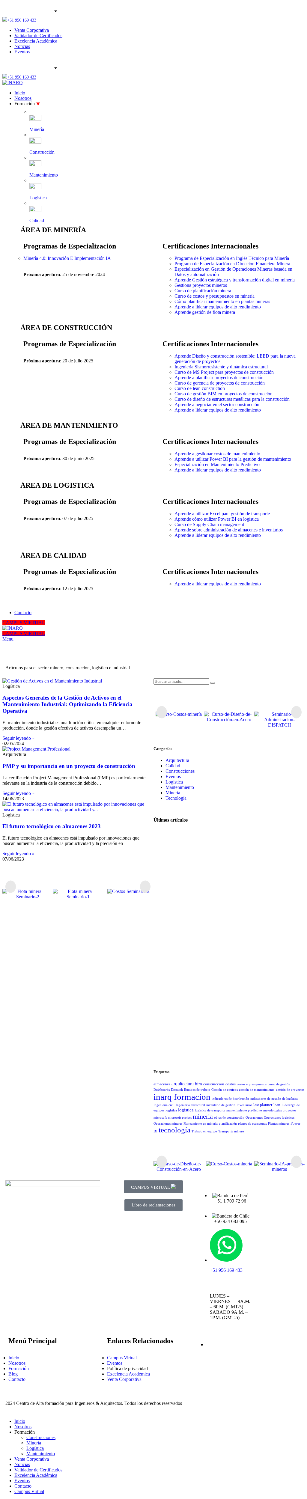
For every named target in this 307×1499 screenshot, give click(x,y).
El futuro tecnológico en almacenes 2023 (51, 826)
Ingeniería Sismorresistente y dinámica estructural (221, 366)
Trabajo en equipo (204, 1131)
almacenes (162, 1084)
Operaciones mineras (168, 1123)
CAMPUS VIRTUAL (23, 622)
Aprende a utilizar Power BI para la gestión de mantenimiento (232, 459)
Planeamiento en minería (200, 1123)
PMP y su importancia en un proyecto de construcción (68, 766)
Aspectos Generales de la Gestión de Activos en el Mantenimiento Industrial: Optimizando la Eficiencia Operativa (67, 704)
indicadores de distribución (230, 1098)
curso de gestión (279, 1084)
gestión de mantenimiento (257, 1089)
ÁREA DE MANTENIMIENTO (69, 425)
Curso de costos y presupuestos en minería (214, 296)
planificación (228, 1123)
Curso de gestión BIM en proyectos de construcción (223, 393)
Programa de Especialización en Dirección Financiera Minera (232, 263)
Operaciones (254, 1117)
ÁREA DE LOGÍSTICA (57, 485)
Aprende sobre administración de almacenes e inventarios (228, 529)
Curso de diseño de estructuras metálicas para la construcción (232, 399)
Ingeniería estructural (190, 1105)
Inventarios (244, 1105)
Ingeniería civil (164, 1105)
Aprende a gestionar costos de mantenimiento (217, 453)
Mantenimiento (179, 787)
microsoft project (180, 1117)
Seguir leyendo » (18, 738)
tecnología (174, 1130)
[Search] (212, 683)
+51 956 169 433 (21, 20)
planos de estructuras (252, 1123)
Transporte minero (231, 1131)
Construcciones (180, 771)
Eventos (173, 776)
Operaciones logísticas (279, 1117)
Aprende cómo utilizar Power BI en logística (216, 519)
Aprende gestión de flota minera (204, 312)
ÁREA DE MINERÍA (53, 230)
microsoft (160, 1117)
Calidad (172, 765)
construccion (213, 1084)
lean (276, 1104)
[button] (10, 886)
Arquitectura (177, 760)
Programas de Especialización (69, 246)
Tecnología (175, 798)
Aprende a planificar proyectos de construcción (219, 377)
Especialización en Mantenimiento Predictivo (217, 464)
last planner (262, 1104)
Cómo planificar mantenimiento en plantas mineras (222, 301)
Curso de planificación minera (202, 290)
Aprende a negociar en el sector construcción (216, 404)
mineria (203, 1116)
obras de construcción (229, 1117)
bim (198, 1083)
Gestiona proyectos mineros (200, 285)
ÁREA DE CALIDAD (53, 555)
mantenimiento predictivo (244, 1110)
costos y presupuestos (252, 1084)
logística (186, 1110)
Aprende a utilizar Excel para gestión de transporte (222, 513)
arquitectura (182, 1083)
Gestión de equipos (224, 1089)
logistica (171, 1110)
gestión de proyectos (290, 1089)
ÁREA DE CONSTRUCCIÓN (66, 328)
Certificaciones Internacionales (210, 246)
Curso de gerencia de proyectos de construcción (219, 382)
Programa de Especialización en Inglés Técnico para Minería (231, 258)
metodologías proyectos (279, 1110)
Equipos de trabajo (197, 1089)
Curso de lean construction (199, 388)
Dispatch (177, 1089)
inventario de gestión (220, 1105)
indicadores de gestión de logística (274, 1098)
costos (230, 1084)
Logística (174, 781)
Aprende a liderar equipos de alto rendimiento (217, 306)
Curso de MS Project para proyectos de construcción (224, 372)
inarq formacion (182, 1097)
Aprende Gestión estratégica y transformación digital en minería (234, 279)
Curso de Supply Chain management (209, 524)
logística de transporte (210, 1110)
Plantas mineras (278, 1123)
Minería (172, 792)
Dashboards (162, 1089)
